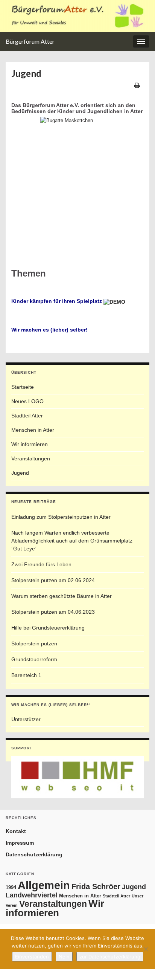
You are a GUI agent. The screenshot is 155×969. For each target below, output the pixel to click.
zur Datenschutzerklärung (109, 957)
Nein (64, 957)
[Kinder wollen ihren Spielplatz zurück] (114, 301)
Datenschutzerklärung (34, 854)
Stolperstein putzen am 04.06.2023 (53, 612)
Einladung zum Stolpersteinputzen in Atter (61, 517)
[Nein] (145, 949)
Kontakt (16, 831)
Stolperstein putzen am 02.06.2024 (53, 580)
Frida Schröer (95, 886)
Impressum (20, 843)
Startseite (22, 387)
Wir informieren (29, 444)
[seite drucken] (137, 85)
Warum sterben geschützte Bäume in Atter (61, 596)
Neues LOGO (27, 401)
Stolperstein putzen (34, 643)
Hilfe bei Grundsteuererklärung (48, 628)
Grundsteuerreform (34, 659)
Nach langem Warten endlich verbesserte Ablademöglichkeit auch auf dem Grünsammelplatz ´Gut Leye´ (71, 541)
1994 (11, 887)
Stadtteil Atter (27, 416)
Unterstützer (26, 719)
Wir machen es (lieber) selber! (49, 330)
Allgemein (44, 885)
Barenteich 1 (26, 675)
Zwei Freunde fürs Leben (41, 564)
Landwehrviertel (32, 895)
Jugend (20, 473)
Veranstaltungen (30, 458)
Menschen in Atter (32, 430)
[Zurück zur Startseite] (77, 16)
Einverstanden (32, 957)
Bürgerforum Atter (30, 41)
